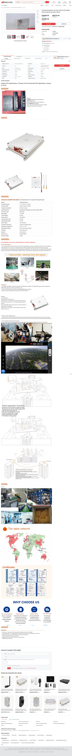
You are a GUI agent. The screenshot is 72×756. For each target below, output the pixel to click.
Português (18, 749)
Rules (70, 5)
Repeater (24, 7)
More (2, 744)
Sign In (43, 51)
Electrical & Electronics (7, 7)
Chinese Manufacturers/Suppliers (23, 748)
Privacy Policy (52, 751)
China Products (15, 748)
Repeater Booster (41, 740)
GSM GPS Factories (14, 740)
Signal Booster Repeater (50, 740)
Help (52, 5)
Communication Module (6, 735)
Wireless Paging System (22, 735)
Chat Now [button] (64, 23)
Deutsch (34, 749)
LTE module (20, 725)
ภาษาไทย (53, 749)
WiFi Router (38, 721)
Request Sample (61, 26)
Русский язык (27, 749)
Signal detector (3, 721)
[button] (48, 58)
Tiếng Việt (60, 749)
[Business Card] (69, 61)
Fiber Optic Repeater (40, 735)
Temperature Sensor (39, 725)
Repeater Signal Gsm (5, 742)
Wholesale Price (37, 748)
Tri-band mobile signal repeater (24, 721)
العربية (41, 749)
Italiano (31, 749)
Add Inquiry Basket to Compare (20, 40)
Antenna (2, 725)
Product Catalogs (16, 719)
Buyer (47, 5)
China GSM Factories (5, 740)
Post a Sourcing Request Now (30, 668)
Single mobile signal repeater (23, 723)
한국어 (44, 749)
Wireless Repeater (49, 735)
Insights (63, 748)
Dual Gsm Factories (33, 740)
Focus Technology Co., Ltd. (29, 751)
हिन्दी (50, 749)
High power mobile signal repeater (6, 723)
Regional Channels (48, 748)
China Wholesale (31, 748)
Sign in (70, 2)
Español (15, 749)
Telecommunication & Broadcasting (16, 7)
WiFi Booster (55, 721)
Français (22, 749)
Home (2, 7)
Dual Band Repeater (32, 735)
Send (9, 668)
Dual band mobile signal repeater (41, 723)
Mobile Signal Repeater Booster (61, 740)
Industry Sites (43, 748)
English (11, 749)
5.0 (58, 58)
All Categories (4, 5)
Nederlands (38, 749)
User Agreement (42, 751)
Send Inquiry (48, 23)
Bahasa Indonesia (65, 749)
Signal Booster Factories (24, 740)
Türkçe (57, 749)
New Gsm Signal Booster (15, 742)
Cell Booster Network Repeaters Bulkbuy (27, 742)
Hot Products (10, 748)
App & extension (58, 5)
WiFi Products (14, 735)
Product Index (54, 748)
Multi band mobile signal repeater (58, 723)
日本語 (47, 749)
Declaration (47, 751)
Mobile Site (58, 748)
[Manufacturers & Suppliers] (7, 2)
